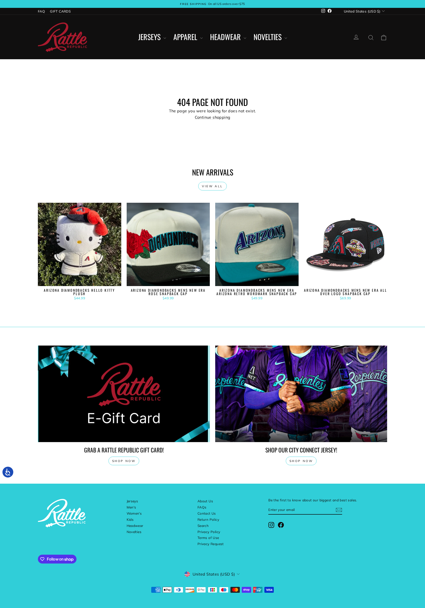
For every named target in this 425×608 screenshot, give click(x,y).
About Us (205, 501)
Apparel (186, 37)
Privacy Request (210, 544)
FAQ (41, 11)
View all (212, 186)
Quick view (79, 281)
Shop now (124, 461)
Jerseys (150, 37)
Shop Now (301, 461)
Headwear (226, 37)
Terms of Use (208, 538)
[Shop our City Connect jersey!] (301, 394)
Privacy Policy (208, 532)
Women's (134, 513)
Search (203, 525)
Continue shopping (212, 117)
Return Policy (208, 519)
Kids (130, 519)
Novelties (268, 37)
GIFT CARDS (60, 11)
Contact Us (206, 513)
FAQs (202, 507)
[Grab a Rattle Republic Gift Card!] (124, 394)
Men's (131, 507)
